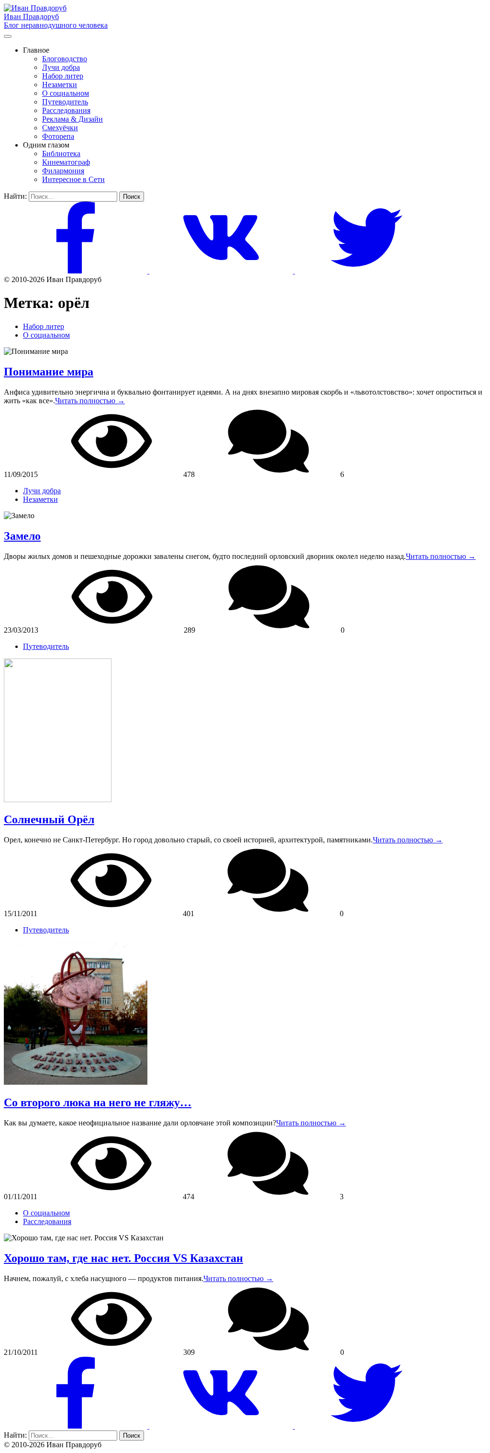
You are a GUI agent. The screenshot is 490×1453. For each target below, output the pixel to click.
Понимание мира (48, 371)
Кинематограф (66, 162)
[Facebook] (76, 271)
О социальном (65, 93)
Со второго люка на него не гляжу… (97, 1102)
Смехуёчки (60, 128)
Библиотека (61, 153)
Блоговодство (64, 59)
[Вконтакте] (222, 271)
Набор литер (62, 76)
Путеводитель (65, 102)
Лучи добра (61, 67)
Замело (22, 536)
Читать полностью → (90, 401)
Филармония (63, 171)
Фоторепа (58, 136)
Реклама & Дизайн (72, 119)
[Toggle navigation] (7, 36)
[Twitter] (366, 271)
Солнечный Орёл (49, 819)
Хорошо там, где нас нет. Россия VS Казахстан (123, 1258)
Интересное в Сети (73, 179)
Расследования (66, 110)
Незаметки (59, 84)
